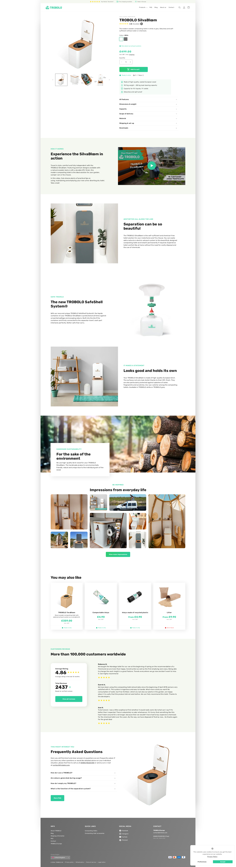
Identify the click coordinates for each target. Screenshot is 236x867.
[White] (121, 39)
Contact (53, 841)
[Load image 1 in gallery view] (61, 80)
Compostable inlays (101, 612)
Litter (169, 612)
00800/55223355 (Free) (161, 836)
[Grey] (125, 39)
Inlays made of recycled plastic (135, 612)
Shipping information (57, 836)
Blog (52, 833)
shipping (131, 54)
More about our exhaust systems (131, 46)
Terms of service (91, 862)
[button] (143, 7)
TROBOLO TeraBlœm (66, 612)
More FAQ (57, 798)
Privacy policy (69, 862)
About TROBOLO (56, 831)
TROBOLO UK (59, 862)
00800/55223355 (87, 763)
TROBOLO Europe (56, 843)
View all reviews (69, 699)
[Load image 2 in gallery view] (74, 80)
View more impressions (118, 554)
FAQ (52, 838)
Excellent (134, 24)
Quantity (122, 58)
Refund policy (80, 862)
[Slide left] (53, 80)
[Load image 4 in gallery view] (100, 80)
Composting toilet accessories (94, 833)
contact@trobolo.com (61, 765)
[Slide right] (109, 80)
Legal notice (101, 862)
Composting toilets (91, 831)
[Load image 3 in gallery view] (87, 80)
